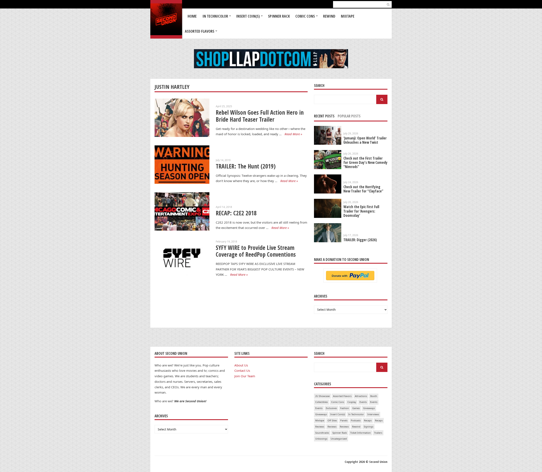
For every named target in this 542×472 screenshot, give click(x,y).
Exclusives (331, 408)
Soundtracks (322, 432)
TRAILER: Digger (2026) (360, 239)
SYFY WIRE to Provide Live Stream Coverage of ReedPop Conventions (256, 251)
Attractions (361, 396)
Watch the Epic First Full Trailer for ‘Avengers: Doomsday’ (361, 211)
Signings (368, 426)
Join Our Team (244, 376)
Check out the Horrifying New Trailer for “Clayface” (363, 189)
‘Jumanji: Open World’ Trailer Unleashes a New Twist (365, 140)
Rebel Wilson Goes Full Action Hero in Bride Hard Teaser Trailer (260, 115)
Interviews (373, 414)
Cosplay (351, 402)
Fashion (344, 408)
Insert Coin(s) (248, 16)
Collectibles (321, 402)
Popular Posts (349, 116)
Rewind (329, 16)
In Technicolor (215, 16)
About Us (241, 365)
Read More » (293, 134)
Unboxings (321, 438)
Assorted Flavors (199, 31)
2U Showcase (322, 396)
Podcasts (356, 420)
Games (356, 408)
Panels (343, 420)
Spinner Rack (279, 16)
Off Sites (332, 420)
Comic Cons (305, 16)
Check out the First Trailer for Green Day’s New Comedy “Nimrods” (365, 162)
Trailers (378, 432)
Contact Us (242, 370)
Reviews (319, 426)
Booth (373, 396)
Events (363, 402)
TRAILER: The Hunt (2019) (246, 166)
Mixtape (347, 16)
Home (192, 16)
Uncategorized (339, 438)
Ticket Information (360, 432)
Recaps (368, 420)
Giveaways (369, 408)
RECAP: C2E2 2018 (236, 213)
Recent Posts (324, 116)
